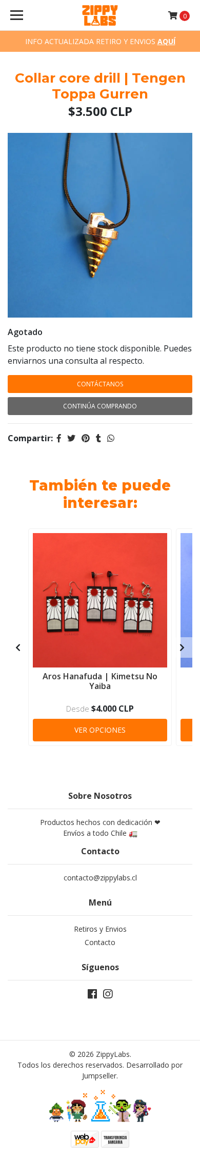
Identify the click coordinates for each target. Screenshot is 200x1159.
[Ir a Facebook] (92, 996)
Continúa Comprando (100, 406)
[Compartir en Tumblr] (98, 438)
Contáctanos (100, 384)
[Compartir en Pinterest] (86, 438)
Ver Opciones (100, 730)
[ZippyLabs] (100, 15)
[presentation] (18, 647)
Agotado (25, 332)
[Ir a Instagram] (107, 996)
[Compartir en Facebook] (59, 438)
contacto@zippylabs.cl (100, 877)
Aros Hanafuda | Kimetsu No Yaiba (100, 681)
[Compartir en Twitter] (71, 438)
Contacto (100, 942)
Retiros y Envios (100, 929)
